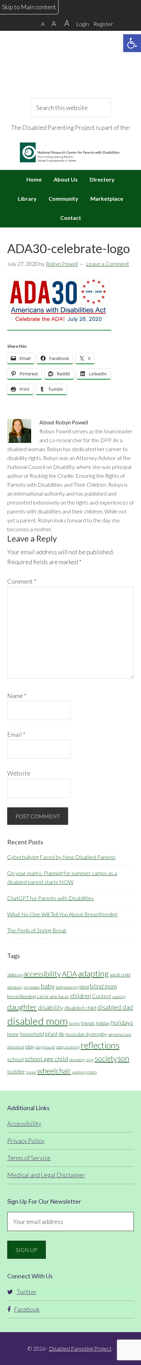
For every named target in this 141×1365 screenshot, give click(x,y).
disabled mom (37, 1021)
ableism (14, 975)
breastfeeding (21, 996)
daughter (22, 1007)
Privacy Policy (25, 1140)
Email (16, 734)
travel (31, 1072)
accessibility (42, 973)
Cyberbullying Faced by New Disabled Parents (61, 857)
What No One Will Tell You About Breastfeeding (62, 914)
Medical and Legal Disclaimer (46, 1175)
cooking (119, 996)
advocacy (15, 987)
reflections (100, 1045)
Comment (21, 581)
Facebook (27, 1309)
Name (16, 695)
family (74, 1023)
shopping (77, 1059)
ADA (69, 973)
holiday (103, 1023)
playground (45, 1047)
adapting (93, 973)
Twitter (26, 1291)
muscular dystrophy (86, 1034)
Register (103, 24)
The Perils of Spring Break (37, 930)
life (61, 1034)
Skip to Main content (29, 7)
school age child (46, 1059)
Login (82, 24)
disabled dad (115, 1007)
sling (90, 1059)
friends (88, 1023)
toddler (16, 1071)
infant (51, 1034)
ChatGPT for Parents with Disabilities (50, 898)
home (13, 1034)
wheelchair (54, 1070)
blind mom (103, 986)
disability (50, 1007)
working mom (84, 1072)
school (15, 1059)
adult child (120, 975)
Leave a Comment (107, 263)
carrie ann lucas (53, 996)
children (80, 996)
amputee (32, 987)
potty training (68, 1047)
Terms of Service (29, 1158)
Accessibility (24, 1123)
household (32, 1034)
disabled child (80, 1007)
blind (84, 987)
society (106, 1058)
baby (48, 986)
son (123, 1058)
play (29, 1046)
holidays (122, 1022)
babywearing (67, 987)
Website (18, 773)
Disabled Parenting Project (70, 63)
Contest (101, 996)
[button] (132, 43)
